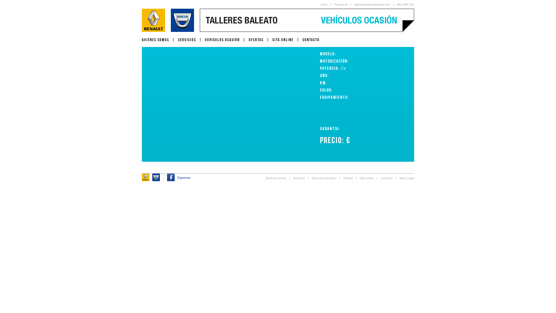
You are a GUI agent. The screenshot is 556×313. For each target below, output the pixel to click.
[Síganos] (179, 179)
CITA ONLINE (283, 39)
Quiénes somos (276, 178)
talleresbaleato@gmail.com (372, 4)
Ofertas (348, 178)
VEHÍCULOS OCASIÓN (222, 39)
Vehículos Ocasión (324, 178)
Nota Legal (406, 178)
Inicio (324, 4)
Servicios (299, 178)
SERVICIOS (187, 39)
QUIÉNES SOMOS (155, 39)
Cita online (367, 178)
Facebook (341, 4)
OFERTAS (256, 39)
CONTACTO (311, 39)
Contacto (387, 178)
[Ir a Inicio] (168, 30)
